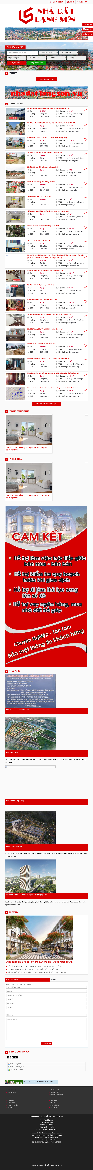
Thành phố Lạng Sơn (83, 114)
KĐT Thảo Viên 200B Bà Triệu (17, 709)
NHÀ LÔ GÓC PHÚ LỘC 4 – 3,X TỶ (40, 240)
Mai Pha (71, 263)
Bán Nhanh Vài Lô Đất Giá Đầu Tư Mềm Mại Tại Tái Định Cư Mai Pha (51, 123)
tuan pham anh (74, 266)
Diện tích (63, 111)
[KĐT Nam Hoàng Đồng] (46, 782)
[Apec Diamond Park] (46, 827)
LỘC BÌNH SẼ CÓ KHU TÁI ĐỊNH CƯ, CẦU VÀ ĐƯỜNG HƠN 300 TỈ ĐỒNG (34, 966)
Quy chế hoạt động (46, 1122)
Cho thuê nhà (54, 1092)
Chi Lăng (72, 291)
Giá (34, 111)
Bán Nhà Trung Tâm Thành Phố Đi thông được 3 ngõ (45, 329)
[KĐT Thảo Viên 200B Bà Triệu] (46, 691)
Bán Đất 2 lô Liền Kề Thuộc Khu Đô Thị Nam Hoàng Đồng (47, 138)
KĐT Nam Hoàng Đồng (76, 143)
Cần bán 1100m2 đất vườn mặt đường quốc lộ (42, 167)
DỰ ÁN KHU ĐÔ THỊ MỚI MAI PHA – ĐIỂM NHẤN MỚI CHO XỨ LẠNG (33, 969)
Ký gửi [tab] (53, 980)
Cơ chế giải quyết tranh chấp (46, 1129)
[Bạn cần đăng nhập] (85, 110)
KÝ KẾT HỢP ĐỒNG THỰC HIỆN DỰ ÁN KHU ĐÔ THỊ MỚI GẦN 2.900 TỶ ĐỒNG (37, 972)
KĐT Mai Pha (73, 129)
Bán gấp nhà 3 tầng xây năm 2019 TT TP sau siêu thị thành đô (48, 358)
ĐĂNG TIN (88, 24)
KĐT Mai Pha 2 (12, 752)
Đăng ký (71, 2)
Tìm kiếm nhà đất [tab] (15, 47)
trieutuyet (72, 205)
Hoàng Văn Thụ (74, 320)
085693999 (44, 131)
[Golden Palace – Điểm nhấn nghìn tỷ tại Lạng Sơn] (46, 876)
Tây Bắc (42, 263)
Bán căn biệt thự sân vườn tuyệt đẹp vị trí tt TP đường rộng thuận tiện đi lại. (53, 373)
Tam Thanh (72, 217)
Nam (41, 364)
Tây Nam (43, 143)
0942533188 (44, 205)
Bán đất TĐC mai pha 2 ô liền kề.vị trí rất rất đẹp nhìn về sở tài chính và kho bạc (54, 388)
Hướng (34, 114)
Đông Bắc (43, 114)
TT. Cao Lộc (54, 1107)
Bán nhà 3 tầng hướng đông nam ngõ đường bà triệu (45, 270)
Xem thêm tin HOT (46, 79)
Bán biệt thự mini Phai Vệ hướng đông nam (42, 300)
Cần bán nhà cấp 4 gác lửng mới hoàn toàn (41, 285)
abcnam (71, 249)
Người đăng (63, 117)
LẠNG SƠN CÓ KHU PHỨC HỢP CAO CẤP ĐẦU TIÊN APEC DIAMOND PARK (39, 962)
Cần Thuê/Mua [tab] (12, 980)
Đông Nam (43, 231)
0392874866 (44, 175)
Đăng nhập (82, 2)
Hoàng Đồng (73, 173)
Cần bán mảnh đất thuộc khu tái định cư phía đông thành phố (48, 108)
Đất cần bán (12, 1092)
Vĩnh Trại (10, 1107)
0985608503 (44, 234)
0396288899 (44, 249)
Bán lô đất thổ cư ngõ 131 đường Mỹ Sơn (41, 182)
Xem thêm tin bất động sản (45, 404)
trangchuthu (73, 175)
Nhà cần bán (12, 1090)
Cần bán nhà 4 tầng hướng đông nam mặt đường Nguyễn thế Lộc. (49, 314)
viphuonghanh (73, 131)
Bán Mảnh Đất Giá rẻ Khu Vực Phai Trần (41, 344)
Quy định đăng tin (46, 1120)
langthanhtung (74, 234)
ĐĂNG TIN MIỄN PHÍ (57, 2)
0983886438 (44, 266)
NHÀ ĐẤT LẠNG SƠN (50, 1165)
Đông (42, 158)
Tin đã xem (89, 34)
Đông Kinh (72, 114)
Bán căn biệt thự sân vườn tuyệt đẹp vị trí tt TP (43, 226)
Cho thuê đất (54, 1090)
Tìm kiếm (17, 63)
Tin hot (13, 73)
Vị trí (63, 114)
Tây (41, 291)
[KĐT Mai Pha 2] (46, 733)
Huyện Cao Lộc (80, 158)
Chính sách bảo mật (46, 1127)
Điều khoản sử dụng (47, 1125)
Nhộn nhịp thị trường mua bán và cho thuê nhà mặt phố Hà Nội (32, 1081)
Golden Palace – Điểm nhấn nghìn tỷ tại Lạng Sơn (26, 895)
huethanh (72, 117)
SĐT (34, 117)
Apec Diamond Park (14, 846)
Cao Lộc (71, 158)
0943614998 (44, 117)
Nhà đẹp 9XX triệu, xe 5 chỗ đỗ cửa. (39, 196)
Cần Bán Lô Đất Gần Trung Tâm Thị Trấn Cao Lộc (44, 152)
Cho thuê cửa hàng (56, 1094)
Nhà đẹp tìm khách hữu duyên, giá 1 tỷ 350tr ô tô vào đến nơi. (48, 211)
